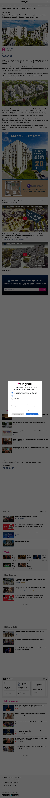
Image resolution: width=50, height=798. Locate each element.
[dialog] (25, 399)
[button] (25, 399)
